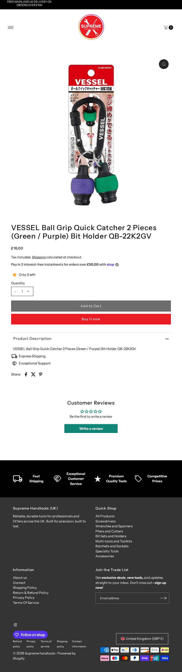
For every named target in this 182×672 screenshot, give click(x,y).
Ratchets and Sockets (112, 546)
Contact (19, 583)
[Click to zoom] (164, 64)
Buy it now (91, 319)
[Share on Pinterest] (40, 374)
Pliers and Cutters (109, 531)
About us (20, 577)
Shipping (39, 257)
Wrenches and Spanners (114, 526)
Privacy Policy (24, 597)
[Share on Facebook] (26, 374)
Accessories (104, 556)
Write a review (91, 428)
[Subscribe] (163, 598)
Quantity (18, 283)
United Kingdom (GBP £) (145, 638)
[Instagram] (15, 625)
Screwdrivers (105, 521)
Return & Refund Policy (31, 593)
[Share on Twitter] (33, 374)
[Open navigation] (10, 27)
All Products (105, 516)
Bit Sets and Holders (110, 536)
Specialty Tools (107, 551)
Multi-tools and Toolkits (113, 541)
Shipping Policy (25, 587)
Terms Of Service (26, 603)
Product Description (32, 338)
